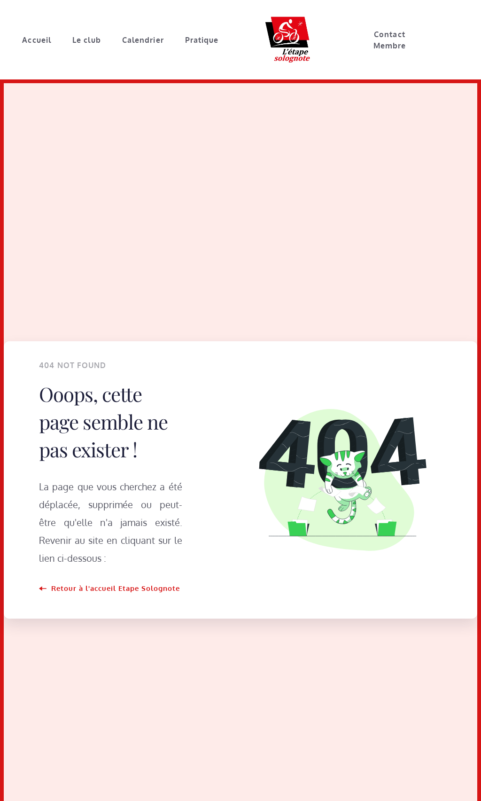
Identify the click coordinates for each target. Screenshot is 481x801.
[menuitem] (36, 40)
